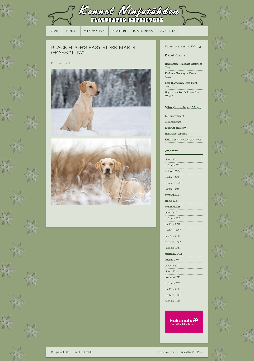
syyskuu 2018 (172, 195)
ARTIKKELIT (168, 31)
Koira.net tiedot (62, 63)
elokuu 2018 (171, 200)
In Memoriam (143, 31)
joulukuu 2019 (172, 171)
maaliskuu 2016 (173, 295)
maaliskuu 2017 (173, 230)
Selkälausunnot (173, 122)
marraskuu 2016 (173, 254)
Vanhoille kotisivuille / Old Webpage (183, 46)
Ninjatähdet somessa (176, 133)
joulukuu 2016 (172, 248)
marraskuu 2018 (173, 183)
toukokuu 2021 (173, 165)
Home (53, 31)
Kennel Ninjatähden (83, 352)
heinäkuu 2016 (172, 277)
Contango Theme (167, 352)
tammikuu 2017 (173, 242)
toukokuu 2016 (172, 283)
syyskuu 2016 (172, 265)
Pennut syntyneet (174, 116)
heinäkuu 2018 (172, 206)
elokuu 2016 (171, 271)
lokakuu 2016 (172, 259)
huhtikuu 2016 (172, 289)
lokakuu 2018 (172, 189)
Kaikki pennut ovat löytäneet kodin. (183, 139)
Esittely (71, 31)
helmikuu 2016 (172, 301)
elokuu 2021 (171, 159)
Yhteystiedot (94, 31)
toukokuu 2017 (172, 218)
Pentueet (119, 31)
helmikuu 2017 (172, 236)
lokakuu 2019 (172, 177)
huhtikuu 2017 (172, 224)
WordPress (197, 352)
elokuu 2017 (171, 212)
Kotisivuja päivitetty (175, 128)
